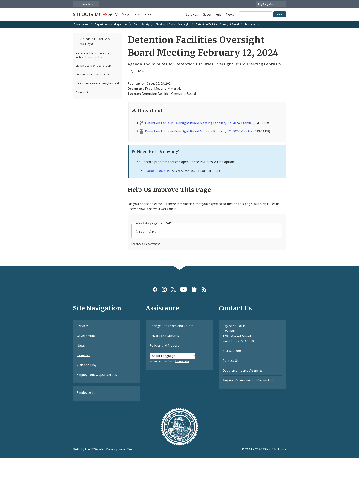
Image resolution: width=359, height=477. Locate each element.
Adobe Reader (155, 171)
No (154, 232)
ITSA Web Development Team (113, 449)
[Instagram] (164, 289)
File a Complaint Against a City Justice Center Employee (93, 55)
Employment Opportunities (97, 375)
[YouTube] (183, 289)
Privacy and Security (164, 336)
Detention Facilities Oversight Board (217, 24)
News (230, 14)
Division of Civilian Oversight (173, 24)
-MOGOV (95, 14)
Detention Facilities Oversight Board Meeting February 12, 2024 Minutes (199, 131)
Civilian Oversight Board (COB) (93, 65)
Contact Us (231, 361)
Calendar (83, 355)
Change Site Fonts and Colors (171, 326)
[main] (179, 144)
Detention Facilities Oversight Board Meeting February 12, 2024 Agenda (199, 123)
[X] (173, 289)
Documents (252, 24)
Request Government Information (248, 380)
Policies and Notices (164, 345)
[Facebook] (155, 289)
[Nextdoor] (194, 289)
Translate (182, 361)
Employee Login (88, 393)
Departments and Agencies (111, 24)
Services (192, 14)
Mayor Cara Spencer (137, 14)
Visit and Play (86, 365)
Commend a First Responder (93, 74)
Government (212, 14)
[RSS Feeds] (204, 289)
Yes (141, 232)
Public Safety (141, 24)
